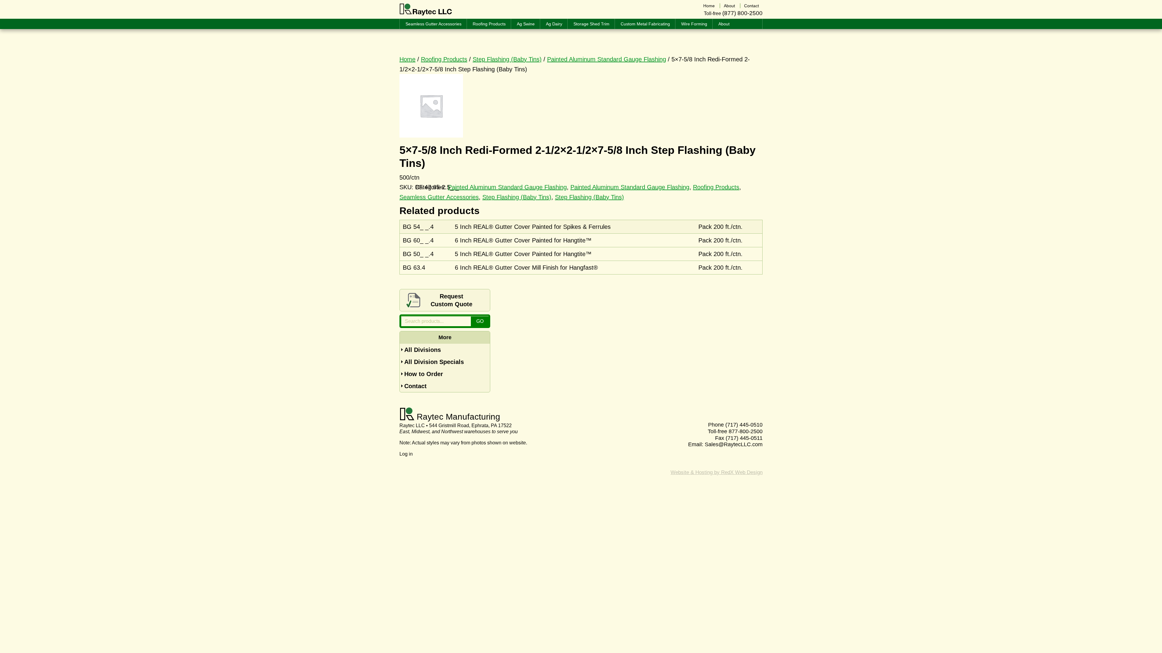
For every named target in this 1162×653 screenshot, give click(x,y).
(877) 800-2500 (742, 13)
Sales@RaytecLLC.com (734, 444)
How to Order (423, 374)
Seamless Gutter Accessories (439, 197)
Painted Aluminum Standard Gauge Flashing (606, 59)
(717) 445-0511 (744, 438)
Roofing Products (444, 59)
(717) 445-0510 (744, 425)
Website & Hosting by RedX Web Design (717, 472)
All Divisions (422, 349)
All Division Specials (434, 362)
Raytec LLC (425, 9)
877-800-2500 (746, 431)
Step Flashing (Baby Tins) (507, 59)
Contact (415, 386)
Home (407, 59)
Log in (406, 453)
